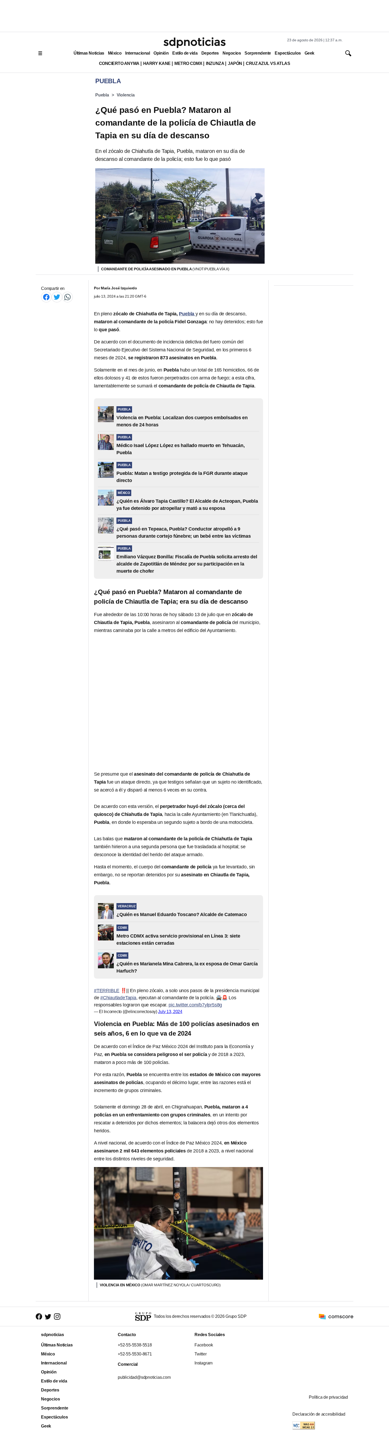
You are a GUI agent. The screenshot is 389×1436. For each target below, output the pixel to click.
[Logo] (194, 42)
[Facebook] (46, 297)
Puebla (102, 95)
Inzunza (215, 63)
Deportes (210, 53)
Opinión (161, 53)
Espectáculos (288, 53)
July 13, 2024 (170, 1011)
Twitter (201, 1354)
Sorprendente (258, 53)
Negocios (232, 53)
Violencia (126, 95)
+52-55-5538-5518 (135, 1345)
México (114, 53)
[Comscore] (336, 1316)
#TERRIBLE (106, 990)
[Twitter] (57, 297)
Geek (309, 53)
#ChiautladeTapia (118, 997)
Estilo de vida (184, 53)
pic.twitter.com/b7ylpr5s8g (195, 1005)
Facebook (204, 1345)
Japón (235, 63)
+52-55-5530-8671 (135, 1354)
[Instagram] (57, 1316)
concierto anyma (119, 63)
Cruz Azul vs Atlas (268, 63)
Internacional (137, 53)
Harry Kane (157, 63)
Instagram (203, 1363)
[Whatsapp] (67, 297)
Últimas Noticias (89, 53)
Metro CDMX (188, 63)
